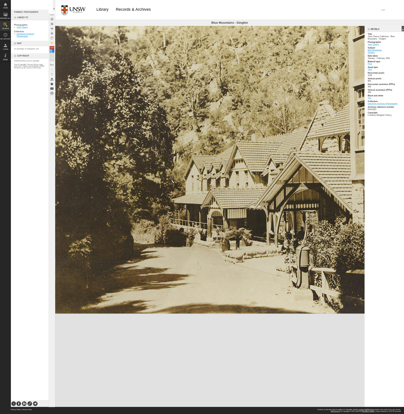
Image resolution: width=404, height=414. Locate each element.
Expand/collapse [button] (403, 28)
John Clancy (22, 27)
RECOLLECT (335, 411)
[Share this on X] (13, 403)
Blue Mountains (375, 50)
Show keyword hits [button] (52, 69)
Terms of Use (27, 409)
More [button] (5, 59)
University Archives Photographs (25, 35)
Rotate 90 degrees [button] (52, 38)
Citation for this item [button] (52, 93)
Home (5, 8)
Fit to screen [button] (52, 23)
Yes (369, 98)
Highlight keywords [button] (52, 74)
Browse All (5, 18)
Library (102, 9)
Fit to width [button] (52, 28)
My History (5, 39)
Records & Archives (133, 9)
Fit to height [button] (52, 33)
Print (370, 64)
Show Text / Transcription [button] (52, 65)
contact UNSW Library (367, 409)
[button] (52, 51)
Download (52, 79)
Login (5, 49)
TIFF (370, 69)
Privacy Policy (16, 409)
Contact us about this (52, 88)
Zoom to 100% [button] (52, 42)
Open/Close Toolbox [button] (54, 6)
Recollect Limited (368, 411)
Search (5, 28)
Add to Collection (52, 83)
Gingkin (371, 52)
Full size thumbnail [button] (52, 19)
